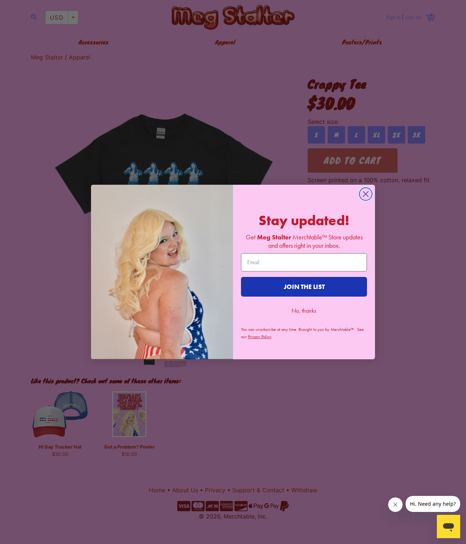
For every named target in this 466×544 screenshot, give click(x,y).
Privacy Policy (259, 337)
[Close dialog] (365, 194)
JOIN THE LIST (304, 286)
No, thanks (304, 310)
